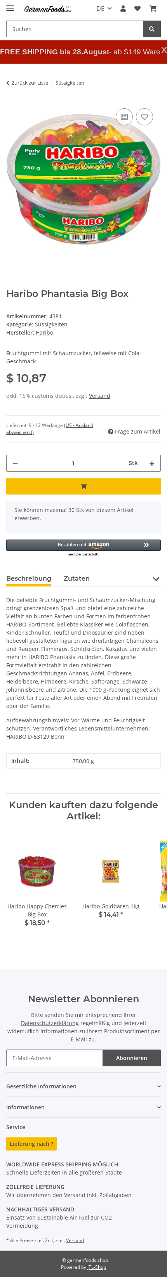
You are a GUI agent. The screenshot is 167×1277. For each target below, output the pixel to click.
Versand (99, 395)
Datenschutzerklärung (50, 1023)
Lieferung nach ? (31, 1143)
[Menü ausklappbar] (10, 5)
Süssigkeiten (51, 324)
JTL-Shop (96, 1267)
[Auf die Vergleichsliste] (124, 116)
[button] (123, 8)
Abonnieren (131, 1058)
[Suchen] (152, 29)
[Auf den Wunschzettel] (144, 116)
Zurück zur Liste (30, 82)
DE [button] (100, 8)
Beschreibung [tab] (28, 578)
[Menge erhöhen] (151, 463)
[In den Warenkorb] (83, 486)
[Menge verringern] (15, 463)
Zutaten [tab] (77, 578)
